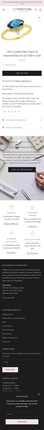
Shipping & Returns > (11, 223)
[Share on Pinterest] (15, 112)
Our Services (6, 333)
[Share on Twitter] (12, 112)
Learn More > (11, 252)
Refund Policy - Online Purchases (13, 318)
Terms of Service (8, 330)
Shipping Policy (7, 314)
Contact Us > (32, 226)
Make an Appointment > (23, 81)
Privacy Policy (7, 326)
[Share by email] (19, 112)
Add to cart (22, 73)
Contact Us (6, 341)
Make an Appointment (22, 169)
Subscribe (21, 422)
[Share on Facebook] (9, 112)
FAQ (3, 322)
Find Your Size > (32, 253)
